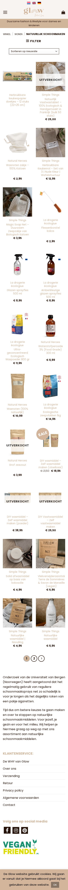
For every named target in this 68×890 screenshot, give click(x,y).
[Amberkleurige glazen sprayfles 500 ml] (50, 264)
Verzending (11, 776)
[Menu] (5, 12)
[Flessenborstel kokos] (50, 201)
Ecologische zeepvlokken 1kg (50, 413)
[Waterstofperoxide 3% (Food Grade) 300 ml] (50, 323)
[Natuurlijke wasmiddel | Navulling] (17, 612)
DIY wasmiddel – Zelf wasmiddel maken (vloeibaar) (51, 464)
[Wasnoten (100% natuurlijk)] (17, 386)
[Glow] (34, 12)
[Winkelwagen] (63, 12)
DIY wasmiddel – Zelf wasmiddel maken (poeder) (17, 520)
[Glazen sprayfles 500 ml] (17, 264)
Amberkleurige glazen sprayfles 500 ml (50, 294)
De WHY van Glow (16, 761)
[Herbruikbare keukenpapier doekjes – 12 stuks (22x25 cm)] (17, 76)
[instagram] (15, 830)
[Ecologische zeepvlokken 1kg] (50, 386)
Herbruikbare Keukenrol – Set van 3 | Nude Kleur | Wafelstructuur (50, 170)
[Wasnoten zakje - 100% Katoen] (17, 142)
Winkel (7, 34)
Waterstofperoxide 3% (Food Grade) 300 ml (50, 350)
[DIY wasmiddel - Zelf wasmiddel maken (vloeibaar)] (50, 442)
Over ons (9, 768)
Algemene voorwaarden (21, 798)
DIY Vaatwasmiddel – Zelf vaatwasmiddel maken (50, 522)
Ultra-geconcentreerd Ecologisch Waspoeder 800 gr (17, 354)
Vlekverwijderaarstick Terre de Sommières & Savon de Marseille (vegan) (51, 581)
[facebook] (7, 830)
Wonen (18, 34)
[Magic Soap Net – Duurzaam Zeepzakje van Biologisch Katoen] (17, 201)
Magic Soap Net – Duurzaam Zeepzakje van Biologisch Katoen (17, 229)
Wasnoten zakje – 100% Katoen (17, 167)
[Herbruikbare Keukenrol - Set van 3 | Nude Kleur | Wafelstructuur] (50, 142)
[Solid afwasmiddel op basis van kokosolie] (17, 553)
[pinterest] (24, 830)
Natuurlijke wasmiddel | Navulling (17, 639)
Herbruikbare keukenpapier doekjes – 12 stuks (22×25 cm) (17, 100)
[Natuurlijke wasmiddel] (50, 612)
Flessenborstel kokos (50, 229)
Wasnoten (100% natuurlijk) (17, 410)
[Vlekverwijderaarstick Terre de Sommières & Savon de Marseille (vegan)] (50, 553)
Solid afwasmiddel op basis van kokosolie (17, 580)
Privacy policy (13, 790)
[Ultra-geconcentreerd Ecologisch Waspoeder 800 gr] (17, 323)
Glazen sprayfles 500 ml (17, 292)
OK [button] (55, 885)
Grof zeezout (17, 465)
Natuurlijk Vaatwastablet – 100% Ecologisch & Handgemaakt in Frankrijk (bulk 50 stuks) (50, 108)
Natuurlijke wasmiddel (50, 637)
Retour (8, 783)
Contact (9, 805)
